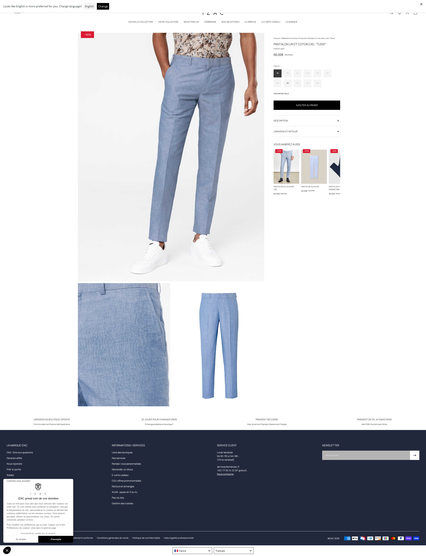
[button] (141, 22)
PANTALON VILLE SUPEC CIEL (284, 188)
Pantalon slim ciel (310, 186)
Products (302, 38)
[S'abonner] (414, 455)
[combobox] (192, 550)
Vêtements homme (289, 38)
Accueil (277, 38)
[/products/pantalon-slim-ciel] (314, 167)
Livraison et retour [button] (286, 131)
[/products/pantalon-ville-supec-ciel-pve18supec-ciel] (286, 167)
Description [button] (281, 120)
